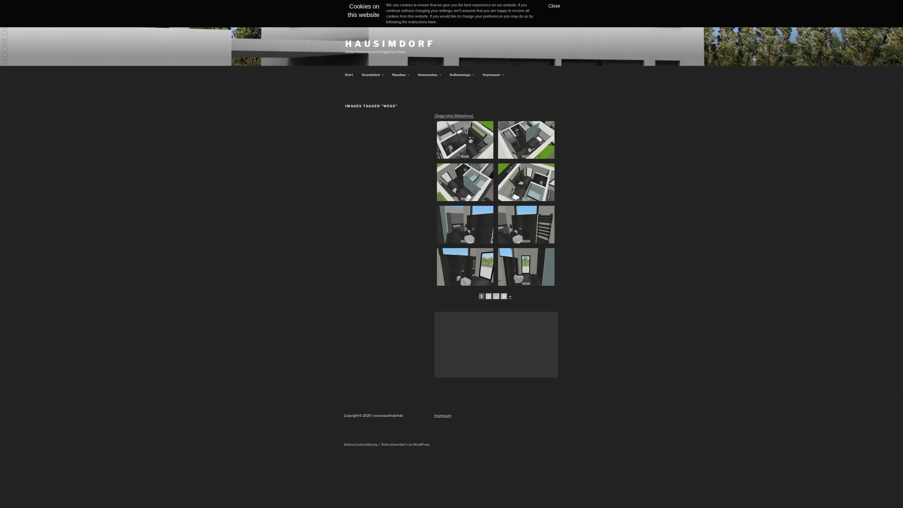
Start (349, 75)
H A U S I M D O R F (389, 44)
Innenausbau (427, 75)
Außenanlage (460, 75)
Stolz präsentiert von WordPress (405, 444)
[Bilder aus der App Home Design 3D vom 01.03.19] (465, 140)
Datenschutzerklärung (360, 444)
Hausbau (399, 75)
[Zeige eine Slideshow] (454, 116)
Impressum (491, 75)
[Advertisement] (496, 344)
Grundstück (371, 75)
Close (554, 5)
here (432, 22)
